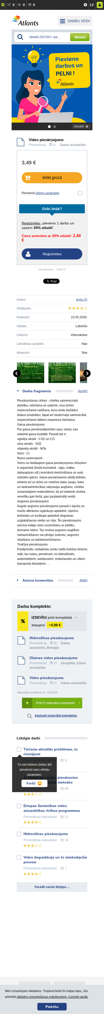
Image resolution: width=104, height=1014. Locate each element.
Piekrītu (52, 1007)
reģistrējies (31, 223)
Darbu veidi (79, 21)
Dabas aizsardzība (73, 145)
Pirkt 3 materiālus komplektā (55, 703)
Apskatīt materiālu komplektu (56, 715)
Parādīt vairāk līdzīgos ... (52, 887)
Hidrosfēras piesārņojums (52, 638)
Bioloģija (53, 647)
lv (92, 5)
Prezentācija (37, 145)
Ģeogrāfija (68, 663)
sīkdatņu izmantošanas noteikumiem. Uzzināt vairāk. (52, 997)
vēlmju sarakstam (47, 193)
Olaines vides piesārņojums (53, 658)
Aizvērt (79, 126)
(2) (81, 299)
